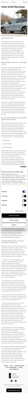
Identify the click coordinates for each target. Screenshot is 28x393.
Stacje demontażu (14, 369)
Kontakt (6, 365)
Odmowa (14, 225)
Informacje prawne (19, 365)
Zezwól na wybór (14, 220)
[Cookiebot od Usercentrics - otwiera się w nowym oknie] (20, 167)
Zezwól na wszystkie (14, 215)
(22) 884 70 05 (15, 377)
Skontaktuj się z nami (14, 390)
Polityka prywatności (11, 367)
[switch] (24, 196)
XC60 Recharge (15, 50)
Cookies (20, 367)
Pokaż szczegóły (19, 211)
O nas (11, 365)
